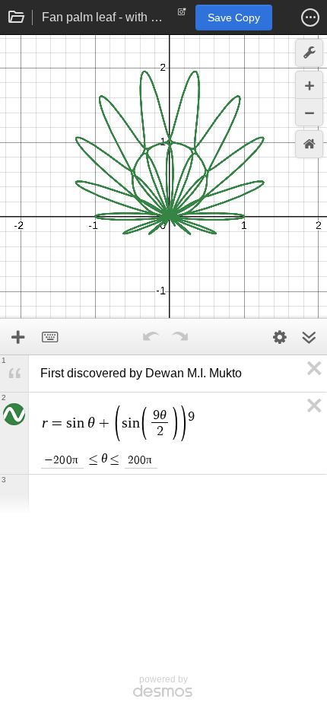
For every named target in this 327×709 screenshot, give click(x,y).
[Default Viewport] (309, 144)
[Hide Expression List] (309, 337)
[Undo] (150, 337)
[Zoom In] (309, 85)
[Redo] (179, 337)
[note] (182, 15)
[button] (310, 17)
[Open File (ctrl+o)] (17, 17)
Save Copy (234, 17)
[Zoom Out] (309, 112)
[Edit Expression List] (280, 337)
